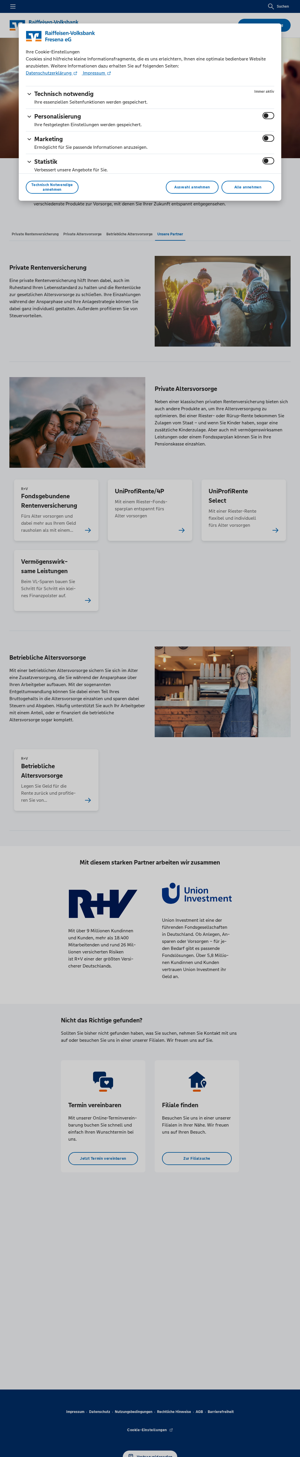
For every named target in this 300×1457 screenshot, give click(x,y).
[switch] (268, 115)
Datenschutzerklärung (49, 73)
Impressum (94, 73)
